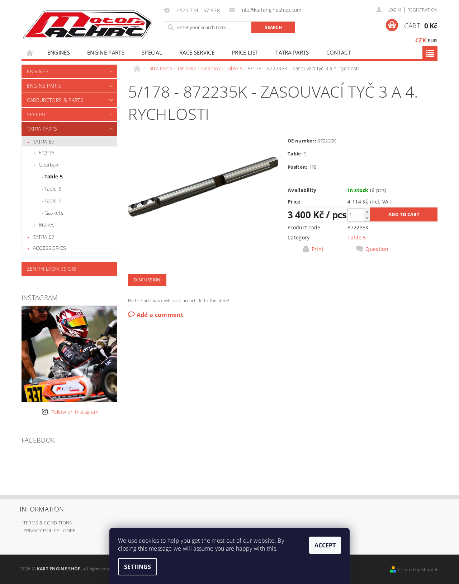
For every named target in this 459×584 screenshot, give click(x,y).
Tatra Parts (292, 52)
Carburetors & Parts (55, 100)
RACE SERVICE (196, 52)
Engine (47, 152)
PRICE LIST (245, 52)
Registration (422, 10)
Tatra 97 (44, 236)
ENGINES (58, 52)
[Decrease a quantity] (367, 218)
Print (318, 249)
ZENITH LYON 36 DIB (52, 268)
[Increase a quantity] (367, 211)
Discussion (147, 280)
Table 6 (52, 188)
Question (376, 249)
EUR (432, 40)
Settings (137, 567)
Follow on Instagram (74, 411)
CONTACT (338, 52)
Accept (325, 545)
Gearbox (48, 164)
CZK (420, 40)
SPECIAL (152, 52)
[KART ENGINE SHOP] (87, 24)
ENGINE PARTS (105, 52)
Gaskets (53, 212)
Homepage (30, 52)
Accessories (49, 247)
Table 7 (52, 200)
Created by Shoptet (417, 569)
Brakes (47, 224)
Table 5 (53, 176)
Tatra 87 (44, 141)
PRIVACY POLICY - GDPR (49, 530)
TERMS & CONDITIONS (47, 522)
